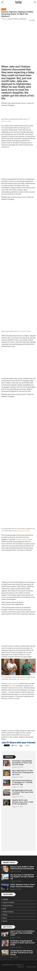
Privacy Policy (31, 967)
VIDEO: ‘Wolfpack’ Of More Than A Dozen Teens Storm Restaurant (22, 885)
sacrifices (13, 686)
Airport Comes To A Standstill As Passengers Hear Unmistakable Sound (22, 933)
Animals (5, 899)
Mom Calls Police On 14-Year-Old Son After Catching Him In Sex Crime (23, 772)
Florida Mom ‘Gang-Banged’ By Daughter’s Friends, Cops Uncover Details (22, 762)
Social (3, 9)
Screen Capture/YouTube (23, 331)
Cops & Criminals (8, 902)
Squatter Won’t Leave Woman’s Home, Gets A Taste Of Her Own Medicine (22, 802)
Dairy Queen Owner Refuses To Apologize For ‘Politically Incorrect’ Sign (22, 782)
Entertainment (7, 905)
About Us (21, 967)
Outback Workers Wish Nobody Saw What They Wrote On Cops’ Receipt (21, 952)
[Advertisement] (18, 44)
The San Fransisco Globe (23, 539)
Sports (5, 921)
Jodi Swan (23, 19)
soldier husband (12, 683)
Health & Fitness (8, 912)
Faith (4, 909)
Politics (5, 915)
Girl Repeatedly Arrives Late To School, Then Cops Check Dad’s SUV (22, 792)
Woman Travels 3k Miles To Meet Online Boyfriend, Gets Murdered (22, 868)
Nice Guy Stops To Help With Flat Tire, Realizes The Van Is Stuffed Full (22, 876)
